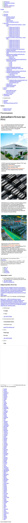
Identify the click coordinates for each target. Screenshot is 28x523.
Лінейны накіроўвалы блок (13, 72)
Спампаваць (6, 95)
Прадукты (5, 23)
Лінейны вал (9, 84)
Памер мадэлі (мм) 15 (14, 27)
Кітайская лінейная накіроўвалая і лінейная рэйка (13, 305)
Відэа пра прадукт (10, 91)
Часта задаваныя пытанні (12, 22)
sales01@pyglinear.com (8, 282)
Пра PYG (5, 15)
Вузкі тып (11, 56)
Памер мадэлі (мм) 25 (14, 29)
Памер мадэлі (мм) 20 (14, 28)
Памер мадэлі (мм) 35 (14, 32)
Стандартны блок (13, 73)
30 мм (10, 65)
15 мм (10, 62)
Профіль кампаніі (10, 16)
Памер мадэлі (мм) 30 (14, 31)
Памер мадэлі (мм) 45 (14, 33)
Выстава (8, 19)
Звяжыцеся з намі (7, 94)
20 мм (10, 63)
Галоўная (5, 14)
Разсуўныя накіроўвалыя (7, 301)
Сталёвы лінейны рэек (18, 300)
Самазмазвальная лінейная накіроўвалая (16, 71)
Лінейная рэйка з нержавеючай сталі (18, 80)
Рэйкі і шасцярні (10, 86)
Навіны (5, 87)
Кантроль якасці (10, 18)
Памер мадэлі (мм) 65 (14, 36)
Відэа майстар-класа (11, 90)
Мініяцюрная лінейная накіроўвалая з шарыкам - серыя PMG (15, 55)
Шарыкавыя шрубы (11, 85)
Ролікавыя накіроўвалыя (7, 300)
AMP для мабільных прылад (14, 299)
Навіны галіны (7, 110)
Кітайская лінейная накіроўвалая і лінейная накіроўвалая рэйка (12, 302)
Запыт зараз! (4, 295)
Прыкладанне (9, 20)
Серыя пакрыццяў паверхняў (13, 67)
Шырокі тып (12, 58)
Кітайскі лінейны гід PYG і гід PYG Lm (14, 303)
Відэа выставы (9, 93)
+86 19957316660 (7, 280)
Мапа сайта (3, 299)
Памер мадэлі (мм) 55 (14, 34)
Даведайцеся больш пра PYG (10, 103)
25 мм (10, 64)
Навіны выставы (7, 108)
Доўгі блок (12, 75)
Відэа (4, 89)
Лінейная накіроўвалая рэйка (13, 76)
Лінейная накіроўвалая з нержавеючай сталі (15, 82)
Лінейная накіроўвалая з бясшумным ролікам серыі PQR (15, 49)
